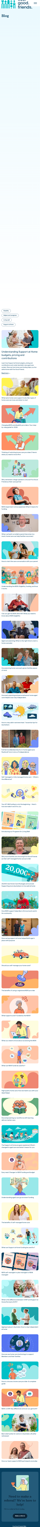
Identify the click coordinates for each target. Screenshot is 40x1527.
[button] (35, 3)
